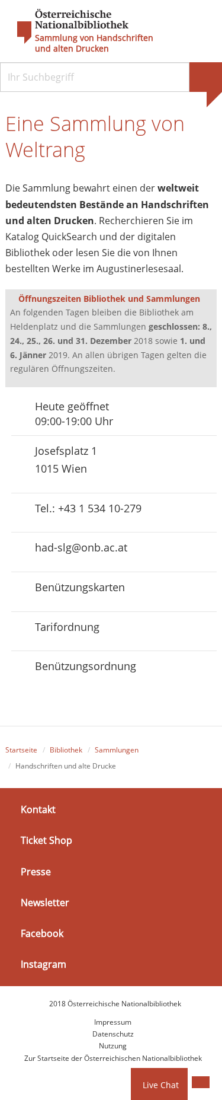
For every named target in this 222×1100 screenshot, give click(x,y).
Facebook (42, 933)
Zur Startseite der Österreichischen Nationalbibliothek (113, 1058)
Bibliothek (66, 750)
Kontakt (38, 809)
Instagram (43, 964)
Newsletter (45, 902)
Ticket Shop (46, 840)
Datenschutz (113, 1034)
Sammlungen (117, 750)
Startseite (21, 750)
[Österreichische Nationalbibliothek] (66, 26)
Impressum (112, 1022)
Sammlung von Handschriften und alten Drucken (94, 43)
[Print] (201, 1082)
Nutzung (113, 1046)
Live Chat (161, 1085)
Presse (36, 871)
